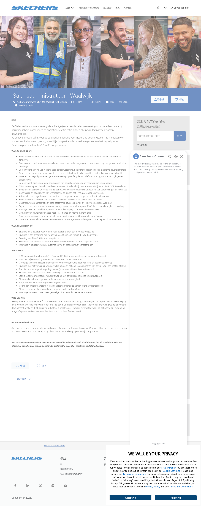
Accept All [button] (130, 497)
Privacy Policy (168, 467)
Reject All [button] (176, 497)
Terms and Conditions (134, 473)
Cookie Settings (171, 470)
